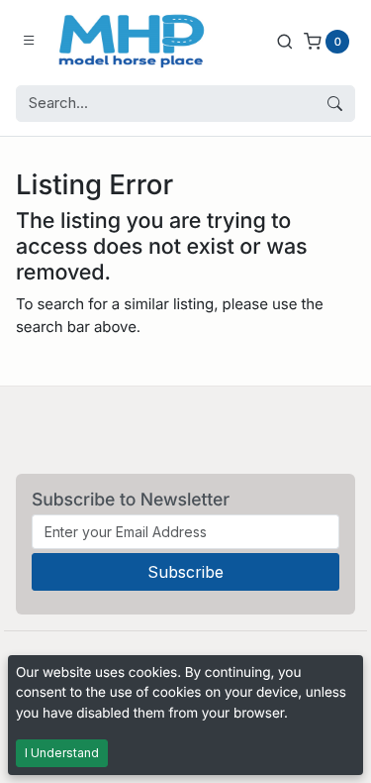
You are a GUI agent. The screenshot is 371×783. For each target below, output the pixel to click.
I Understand (62, 752)
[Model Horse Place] (131, 40)
